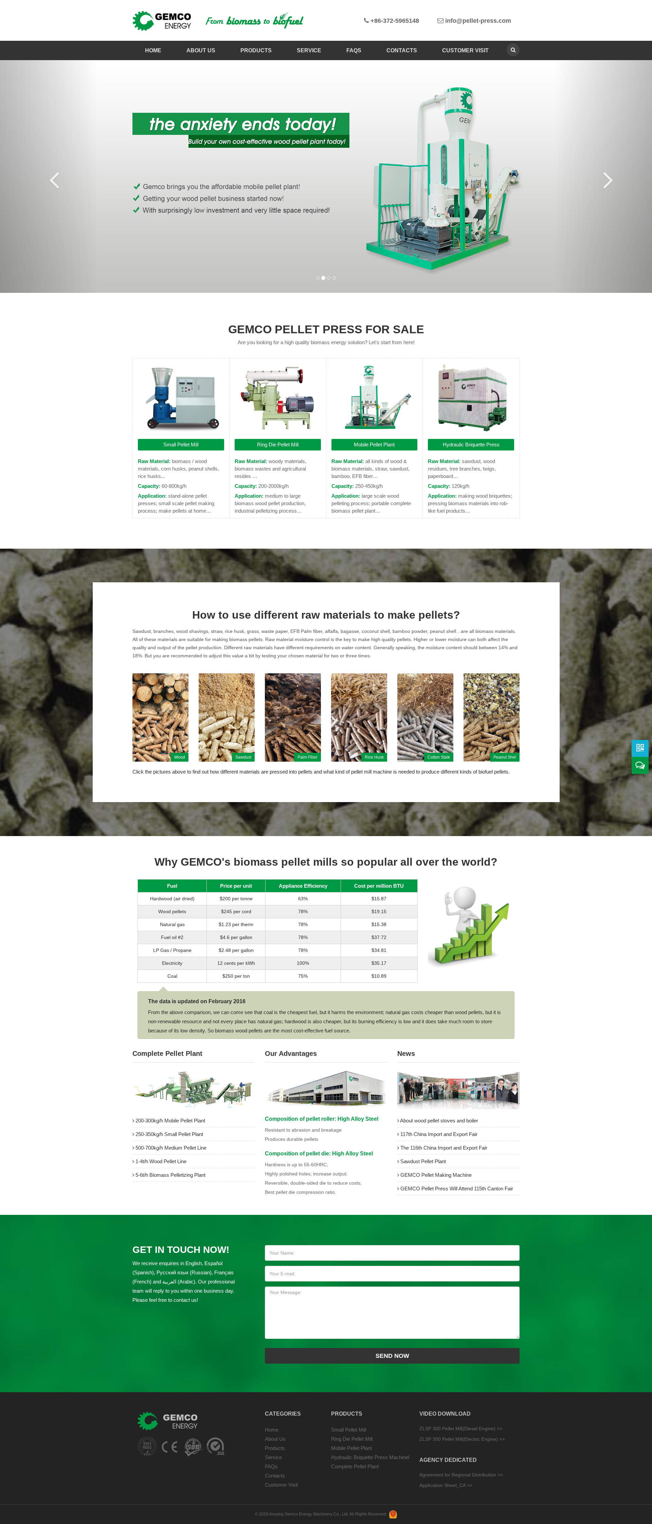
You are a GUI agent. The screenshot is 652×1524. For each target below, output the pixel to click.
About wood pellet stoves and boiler (438, 1120)
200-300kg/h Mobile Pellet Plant (169, 1120)
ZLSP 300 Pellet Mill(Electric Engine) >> (462, 1439)
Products (256, 50)
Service (309, 50)
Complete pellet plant (355, 1466)
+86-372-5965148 (394, 20)
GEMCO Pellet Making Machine (435, 1175)
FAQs (353, 50)
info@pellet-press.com (477, 20)
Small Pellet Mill (180, 444)
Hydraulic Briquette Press (471, 444)
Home (153, 50)
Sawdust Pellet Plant (422, 1161)
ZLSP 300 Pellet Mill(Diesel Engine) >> (460, 1428)
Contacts (401, 50)
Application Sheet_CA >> (445, 1485)
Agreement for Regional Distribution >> (461, 1474)
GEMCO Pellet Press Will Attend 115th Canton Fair (456, 1188)
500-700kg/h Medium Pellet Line (170, 1148)
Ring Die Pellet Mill (277, 444)
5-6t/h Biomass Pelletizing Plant (169, 1175)
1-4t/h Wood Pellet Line (160, 1161)
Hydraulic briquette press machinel (370, 1457)
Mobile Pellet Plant (374, 444)
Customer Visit (465, 50)
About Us (200, 50)
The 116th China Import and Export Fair (443, 1148)
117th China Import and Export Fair (438, 1134)
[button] (49, 176)
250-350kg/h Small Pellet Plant (168, 1134)
